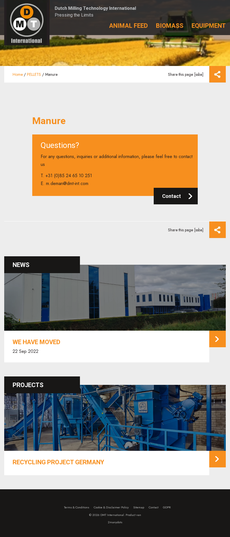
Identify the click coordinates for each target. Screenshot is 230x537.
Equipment (209, 25)
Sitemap (138, 507)
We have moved (36, 342)
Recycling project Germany (58, 462)
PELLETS (34, 74)
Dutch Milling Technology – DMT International (27, 22)
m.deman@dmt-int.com (67, 183)
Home (18, 74)
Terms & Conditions (76, 507)
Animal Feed (128, 25)
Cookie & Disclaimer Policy (111, 507)
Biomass (169, 25)
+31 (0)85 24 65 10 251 (68, 175)
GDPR (167, 507)
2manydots (115, 522)
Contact (171, 196)
